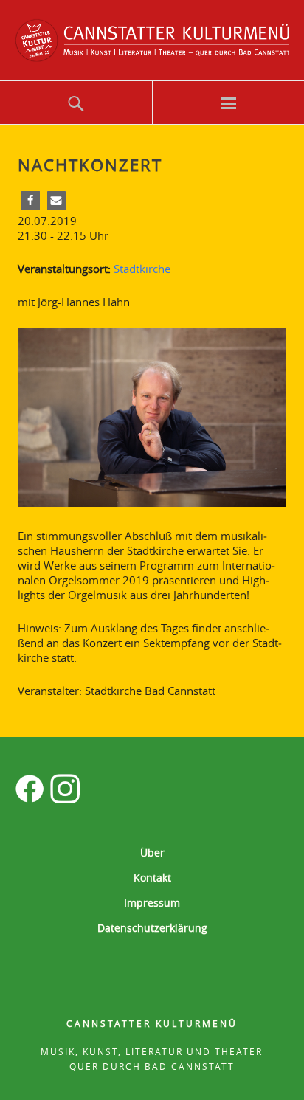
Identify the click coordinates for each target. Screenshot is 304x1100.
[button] (30, 200)
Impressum (152, 903)
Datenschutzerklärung (152, 928)
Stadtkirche (142, 268)
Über (152, 852)
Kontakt (152, 878)
